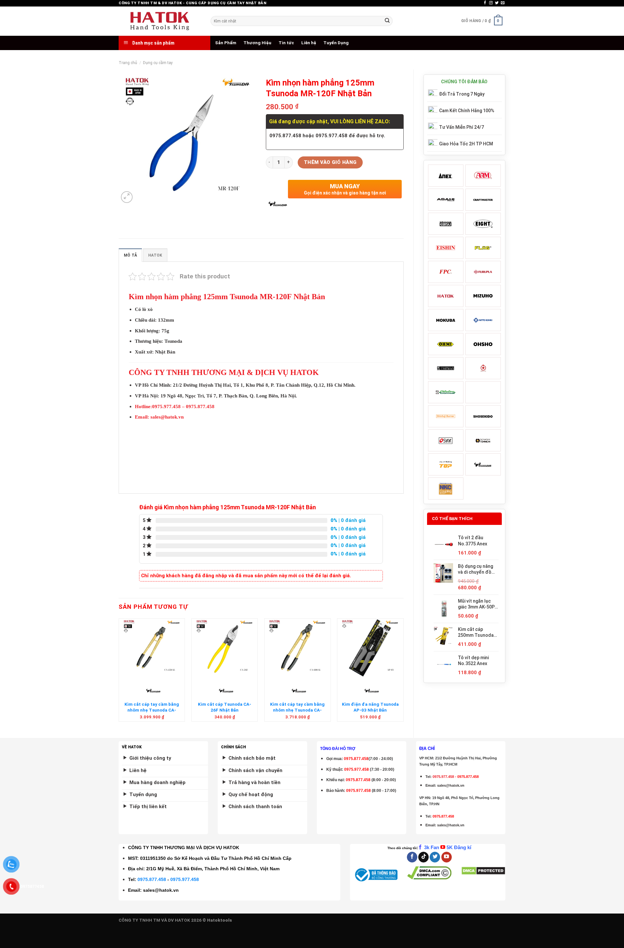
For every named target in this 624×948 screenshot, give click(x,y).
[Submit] (387, 21)
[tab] (130, 255)
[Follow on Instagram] (491, 3)
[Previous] (119, 672)
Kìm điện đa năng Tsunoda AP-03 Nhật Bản (370, 707)
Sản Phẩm (225, 42)
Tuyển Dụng (336, 42)
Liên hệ (308, 42)
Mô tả (130, 255)
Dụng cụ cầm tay (158, 62)
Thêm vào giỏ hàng (330, 162)
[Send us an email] (502, 3)
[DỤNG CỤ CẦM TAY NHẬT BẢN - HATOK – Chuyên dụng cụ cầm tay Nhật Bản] (160, 21)
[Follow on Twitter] (497, 3)
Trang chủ (128, 62)
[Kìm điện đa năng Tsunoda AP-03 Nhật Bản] (370, 648)
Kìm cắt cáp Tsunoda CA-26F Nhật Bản (224, 707)
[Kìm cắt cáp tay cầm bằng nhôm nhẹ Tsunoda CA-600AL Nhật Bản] (298, 648)
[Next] (403, 672)
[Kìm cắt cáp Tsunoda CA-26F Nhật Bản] (225, 648)
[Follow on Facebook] (485, 3)
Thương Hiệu (257, 42)
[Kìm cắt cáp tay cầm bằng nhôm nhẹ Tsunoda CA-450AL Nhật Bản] (152, 648)
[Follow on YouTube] (446, 857)
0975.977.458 (356, 769)
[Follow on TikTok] (423, 857)
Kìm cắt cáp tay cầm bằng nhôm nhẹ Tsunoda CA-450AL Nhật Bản (151, 710)
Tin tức (286, 42)
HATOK (155, 255)
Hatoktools (219, 920)
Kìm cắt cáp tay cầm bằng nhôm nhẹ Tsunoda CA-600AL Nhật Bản (297, 710)
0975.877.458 (151, 879)
